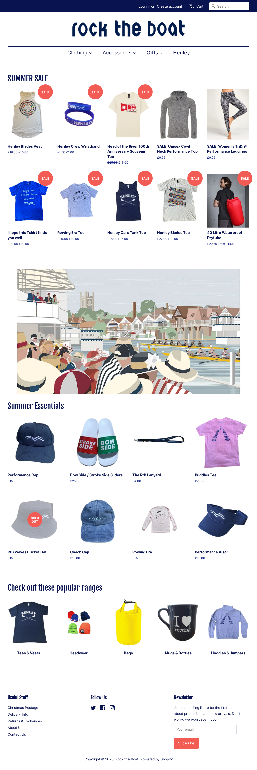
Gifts (153, 53)
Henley (181, 53)
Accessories (118, 53)
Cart (199, 6)
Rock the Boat (126, 759)
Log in (144, 6)
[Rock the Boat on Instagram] (112, 709)
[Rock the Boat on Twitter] (93, 709)
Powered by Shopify (156, 759)
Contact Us (17, 734)
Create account (169, 6)
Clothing (78, 53)
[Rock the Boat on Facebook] (103, 709)
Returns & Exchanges (25, 721)
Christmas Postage (23, 708)
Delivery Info (18, 714)
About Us (15, 728)
